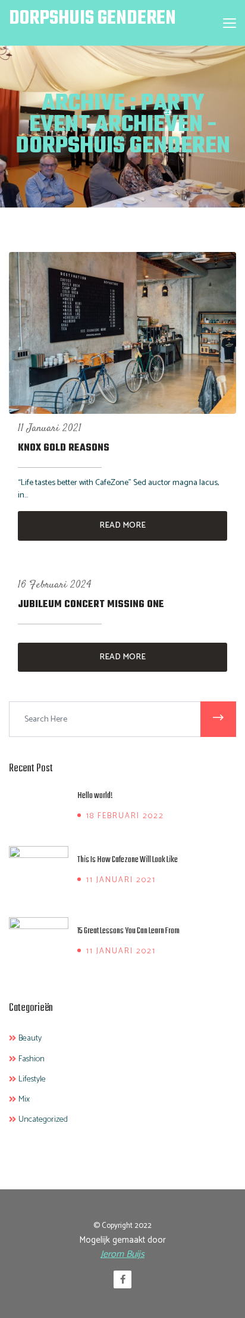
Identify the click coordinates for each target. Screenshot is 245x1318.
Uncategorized (43, 1120)
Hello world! (95, 796)
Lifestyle (32, 1079)
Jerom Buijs (122, 1254)
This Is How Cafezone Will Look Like (127, 860)
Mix (24, 1099)
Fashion (31, 1059)
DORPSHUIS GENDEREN (92, 19)
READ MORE (122, 525)
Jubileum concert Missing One (91, 604)
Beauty (30, 1038)
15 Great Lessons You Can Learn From (128, 931)
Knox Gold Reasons (63, 448)
